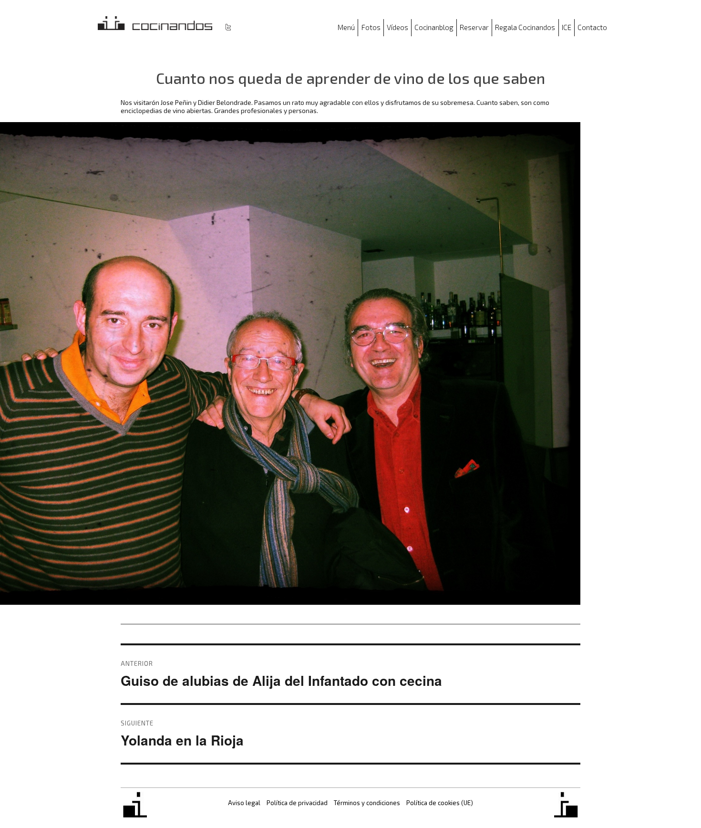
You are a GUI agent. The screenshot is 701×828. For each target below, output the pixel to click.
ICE (566, 27)
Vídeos (397, 27)
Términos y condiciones (367, 803)
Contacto (592, 27)
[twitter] (228, 27)
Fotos (371, 27)
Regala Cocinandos (525, 27)
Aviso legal (244, 803)
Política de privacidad (297, 803)
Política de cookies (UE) (439, 803)
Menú (346, 27)
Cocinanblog (434, 27)
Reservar (474, 27)
